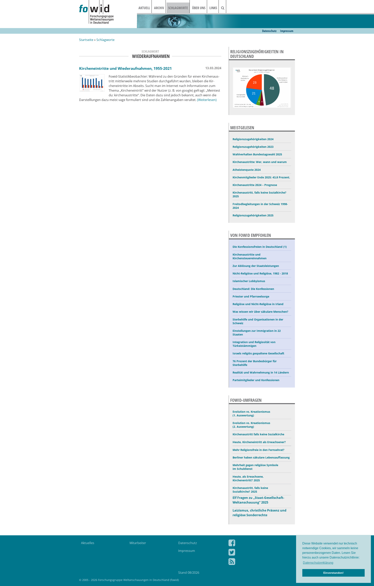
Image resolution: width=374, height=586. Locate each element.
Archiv (159, 7)
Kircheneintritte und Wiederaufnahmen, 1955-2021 (125, 68)
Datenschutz (269, 31)
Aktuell (144, 7)
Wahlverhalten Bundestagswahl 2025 (257, 154)
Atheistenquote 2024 (247, 170)
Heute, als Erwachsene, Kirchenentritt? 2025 (248, 478)
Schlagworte (178, 7)
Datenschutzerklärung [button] (318, 562)
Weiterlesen (207, 100)
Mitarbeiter (138, 543)
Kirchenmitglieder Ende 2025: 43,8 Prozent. (261, 177)
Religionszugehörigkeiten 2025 (253, 215)
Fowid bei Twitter (259, 553)
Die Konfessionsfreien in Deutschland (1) (260, 247)
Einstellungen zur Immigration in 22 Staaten (257, 332)
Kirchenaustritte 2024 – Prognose (255, 185)
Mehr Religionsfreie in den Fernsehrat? (258, 450)
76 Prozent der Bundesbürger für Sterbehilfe (255, 363)
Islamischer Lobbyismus (249, 281)
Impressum (286, 31)
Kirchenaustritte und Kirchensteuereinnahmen (249, 256)
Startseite (86, 40)
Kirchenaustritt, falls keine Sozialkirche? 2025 (259, 194)
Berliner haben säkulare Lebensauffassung (261, 457)
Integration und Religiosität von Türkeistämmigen (254, 344)
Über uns (198, 7)
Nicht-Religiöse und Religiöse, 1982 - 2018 (260, 273)
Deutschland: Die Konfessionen (253, 289)
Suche (225, 7)
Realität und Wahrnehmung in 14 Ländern (261, 372)
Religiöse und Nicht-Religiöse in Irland (258, 304)
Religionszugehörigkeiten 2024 (253, 139)
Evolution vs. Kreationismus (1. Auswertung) (251, 413)
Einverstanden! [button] (333, 572)
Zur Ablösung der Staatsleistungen (256, 266)
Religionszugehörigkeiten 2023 (253, 147)
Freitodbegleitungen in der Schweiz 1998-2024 (260, 206)
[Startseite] (108, 12)
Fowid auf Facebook (259, 543)
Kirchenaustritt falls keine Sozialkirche (258, 434)
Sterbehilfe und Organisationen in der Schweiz (258, 321)
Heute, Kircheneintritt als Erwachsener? (259, 442)
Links (213, 7)
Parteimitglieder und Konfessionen (256, 380)
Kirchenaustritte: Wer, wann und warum (260, 162)
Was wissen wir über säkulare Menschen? (260, 311)
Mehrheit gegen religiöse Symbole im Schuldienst (255, 467)
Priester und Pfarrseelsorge (251, 296)
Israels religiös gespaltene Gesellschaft (258, 353)
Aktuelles (87, 543)
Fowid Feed (259, 562)
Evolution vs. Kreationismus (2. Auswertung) (251, 424)
